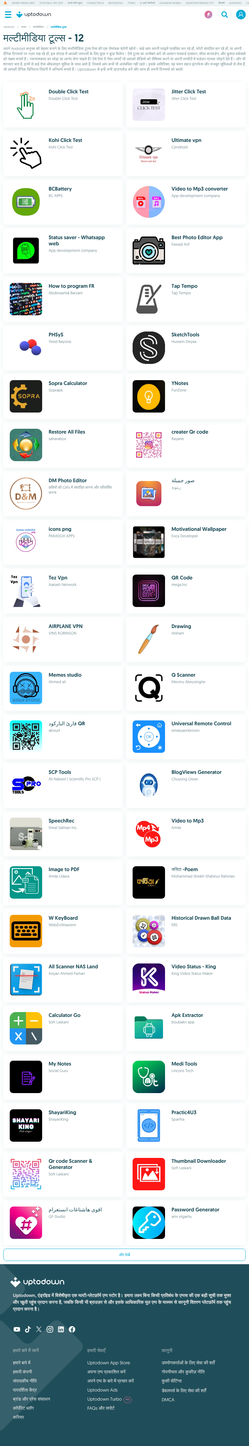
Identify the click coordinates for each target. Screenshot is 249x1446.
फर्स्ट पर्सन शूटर (75, 3)
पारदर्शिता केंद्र (25, 1390)
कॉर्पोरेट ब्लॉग (23, 1408)
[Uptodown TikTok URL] (28, 1330)
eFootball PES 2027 (51, 3)
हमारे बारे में (21, 1363)
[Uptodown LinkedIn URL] (61, 1330)
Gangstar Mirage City (199, 3)
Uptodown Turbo (108, 1399)
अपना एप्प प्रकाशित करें (106, 1372)
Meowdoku (115, 3)
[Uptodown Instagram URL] (50, 1330)
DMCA (168, 1400)
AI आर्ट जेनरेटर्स (147, 3)
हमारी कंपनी (22, 1372)
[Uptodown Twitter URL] (39, 1330)
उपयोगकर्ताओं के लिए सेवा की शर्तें (188, 1363)
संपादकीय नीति (25, 1381)
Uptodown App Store (108, 1363)
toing (132, 3)
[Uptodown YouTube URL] (17, 1330)
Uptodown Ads (102, 1390)
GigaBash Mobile (170, 3)
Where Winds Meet (23, 3)
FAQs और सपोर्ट (100, 1408)
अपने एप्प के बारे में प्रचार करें (110, 1381)
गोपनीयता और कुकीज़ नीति (183, 1372)
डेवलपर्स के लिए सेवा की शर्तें (184, 1391)
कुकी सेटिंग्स (172, 1381)
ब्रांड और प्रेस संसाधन (31, 1399)
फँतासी (222, 3)
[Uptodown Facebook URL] (72, 1330)
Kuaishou (235, 3)
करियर (18, 1417)
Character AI (95, 3)
